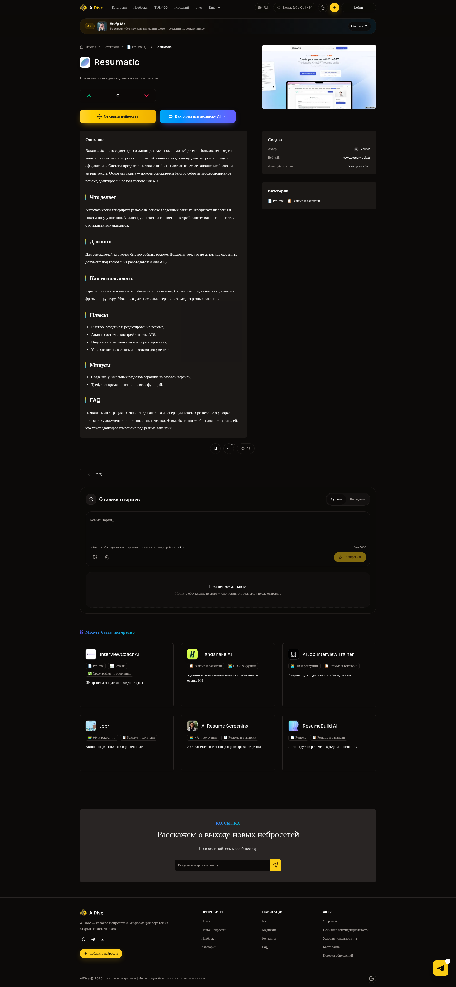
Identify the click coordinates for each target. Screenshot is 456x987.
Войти (358, 7)
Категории (119, 7)
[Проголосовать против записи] (146, 95)
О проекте (330, 921)
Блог (199, 7)
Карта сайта (331, 947)
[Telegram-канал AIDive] (440, 968)
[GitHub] (83, 939)
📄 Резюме (276, 201)
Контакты (269, 938)
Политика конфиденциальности (346, 930)
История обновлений (338, 956)
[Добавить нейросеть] (334, 7)
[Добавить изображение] (95, 557)
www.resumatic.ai (356, 158)
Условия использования (340, 938)
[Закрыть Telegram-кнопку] (447, 961)
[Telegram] (93, 939)
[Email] (102, 939)
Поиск (205, 921)
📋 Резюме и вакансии (303, 201)
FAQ (265, 947)
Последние (357, 499)
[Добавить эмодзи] (107, 557)
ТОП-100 (161, 7)
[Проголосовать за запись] (89, 95)
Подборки (140, 7)
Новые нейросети (213, 930)
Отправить (353, 557)
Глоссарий (181, 7)
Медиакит (269, 930)
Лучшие (336, 499)
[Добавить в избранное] (215, 448)
